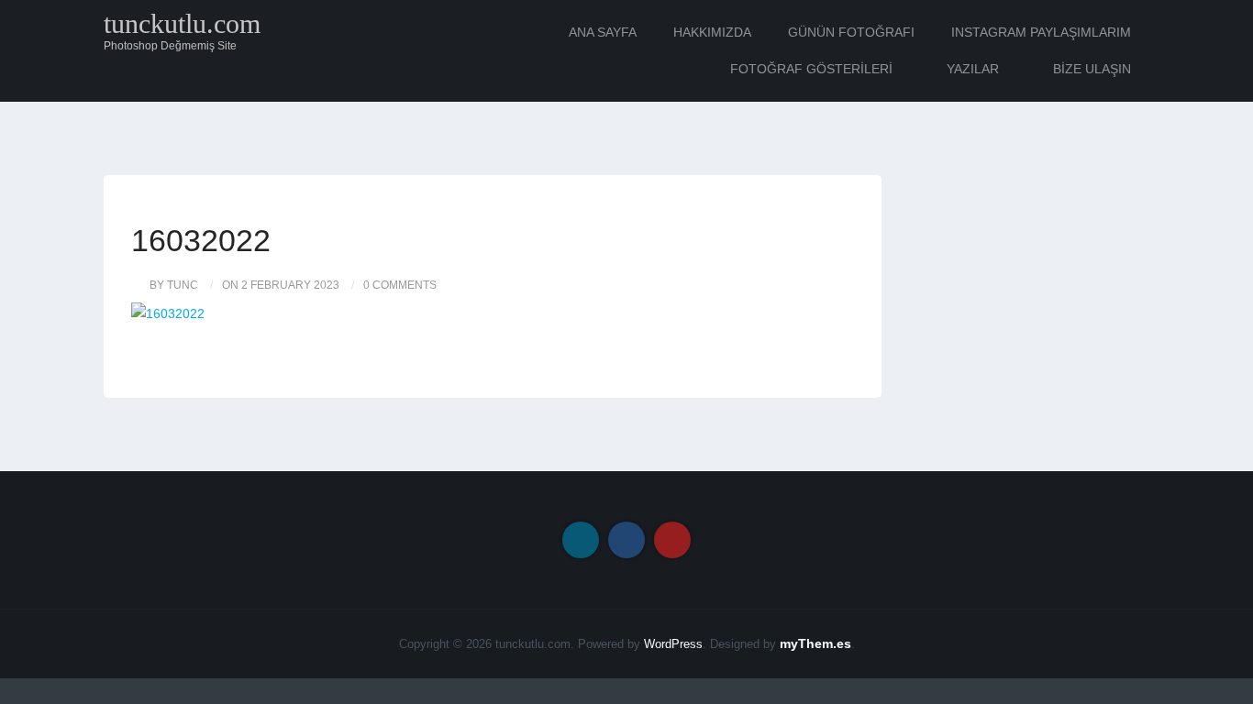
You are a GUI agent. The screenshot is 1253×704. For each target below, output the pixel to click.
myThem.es (815, 643)
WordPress (673, 644)
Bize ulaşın (1092, 68)
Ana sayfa (603, 32)
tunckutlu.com (182, 24)
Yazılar (973, 68)
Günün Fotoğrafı (851, 32)
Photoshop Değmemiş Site (170, 45)
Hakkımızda (712, 32)
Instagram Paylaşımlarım (1041, 32)
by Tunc (174, 285)
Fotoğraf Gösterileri (811, 68)
